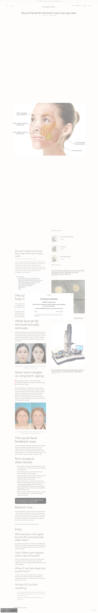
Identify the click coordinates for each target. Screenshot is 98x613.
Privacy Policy (55, 314)
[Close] (71, 295)
